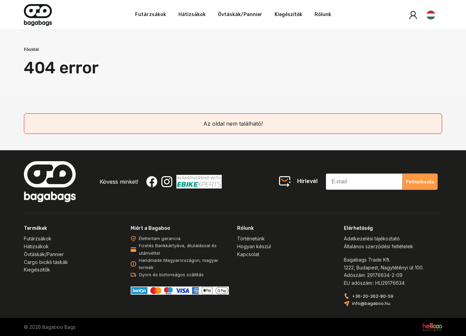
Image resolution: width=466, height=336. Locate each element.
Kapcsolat (248, 254)
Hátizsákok (192, 14)
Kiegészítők (288, 14)
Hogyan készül (254, 246)
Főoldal (31, 49)
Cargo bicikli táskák (46, 262)
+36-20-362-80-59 (372, 296)
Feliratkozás (420, 181)
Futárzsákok (150, 14)
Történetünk (251, 238)
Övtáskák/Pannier (240, 14)
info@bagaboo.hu (371, 303)
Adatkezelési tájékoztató (372, 238)
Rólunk (323, 14)
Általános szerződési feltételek (378, 246)
